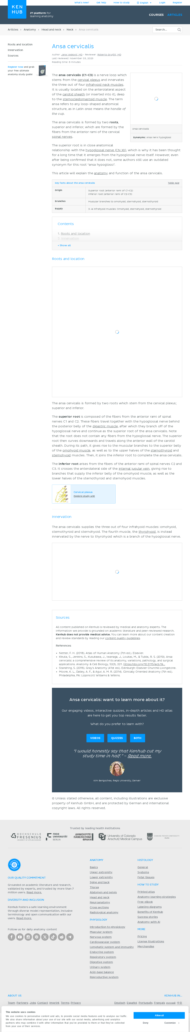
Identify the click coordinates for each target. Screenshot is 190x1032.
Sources (13, 55)
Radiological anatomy (104, 912)
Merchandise (145, 946)
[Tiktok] (53, 937)
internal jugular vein (134, 469)
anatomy (101, 173)
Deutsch (119, 1003)
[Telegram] (70, 937)
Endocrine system (102, 952)
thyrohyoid (147, 532)
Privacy (76, 1003)
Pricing (142, 936)
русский (171, 1003)
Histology (145, 860)
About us (15, 995)
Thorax (94, 887)
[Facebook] (11, 937)
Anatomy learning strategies (156, 897)
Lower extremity (101, 877)
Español (132, 1003)
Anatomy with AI (148, 922)
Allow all (159, 1015)
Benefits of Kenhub (150, 912)
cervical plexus (89, 80)
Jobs (33, 1003)
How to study (122, 3)
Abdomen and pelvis (103, 892)
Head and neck (51, 29)
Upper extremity (101, 872)
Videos (95, 738)
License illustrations (150, 941)
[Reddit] (61, 937)
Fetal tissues (145, 877)
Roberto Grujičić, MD (109, 54)
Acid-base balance (102, 972)
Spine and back (99, 882)
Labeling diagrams (149, 907)
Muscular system (101, 932)
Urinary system (100, 967)
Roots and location (20, 44)
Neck (70, 29)
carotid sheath (74, 94)
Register (177, 3)
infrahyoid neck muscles (104, 85)
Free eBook (145, 902)
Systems (143, 872)
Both (137, 738)
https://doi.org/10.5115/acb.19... (144, 664)
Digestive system (101, 962)
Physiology (98, 920)
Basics (94, 867)
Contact (42, 1003)
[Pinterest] (36, 937)
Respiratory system (103, 957)
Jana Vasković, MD (71, 54)
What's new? (81, 3)
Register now (15, 67)
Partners (22, 1003)
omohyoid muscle (76, 450)
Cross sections (99, 907)
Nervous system (101, 937)
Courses (156, 15)
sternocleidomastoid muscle (85, 99)
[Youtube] (20, 937)
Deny (145, 1022)
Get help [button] (101, 3)
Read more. (140, 756)
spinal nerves (62, 137)
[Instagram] (28, 937)
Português (146, 1003)
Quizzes (117, 738)
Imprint (54, 1003)
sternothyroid (161, 450)
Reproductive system (104, 977)
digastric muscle (105, 426)
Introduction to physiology (107, 927)
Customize (170, 1022)
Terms (65, 1003)
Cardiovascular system (105, 942)
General (142, 867)
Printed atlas (146, 892)
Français (159, 1003)
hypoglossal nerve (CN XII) (106, 150)
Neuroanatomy (100, 902)
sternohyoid (61, 455)
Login (162, 3)
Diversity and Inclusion (26, 900)
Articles (174, 15)
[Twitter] (45, 937)
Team (11, 1003)
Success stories (147, 917)
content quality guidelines (122, 638)
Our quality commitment (27, 878)
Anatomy (30, 29)
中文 (179, 1003)
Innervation (15, 50)
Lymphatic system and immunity (112, 947)
